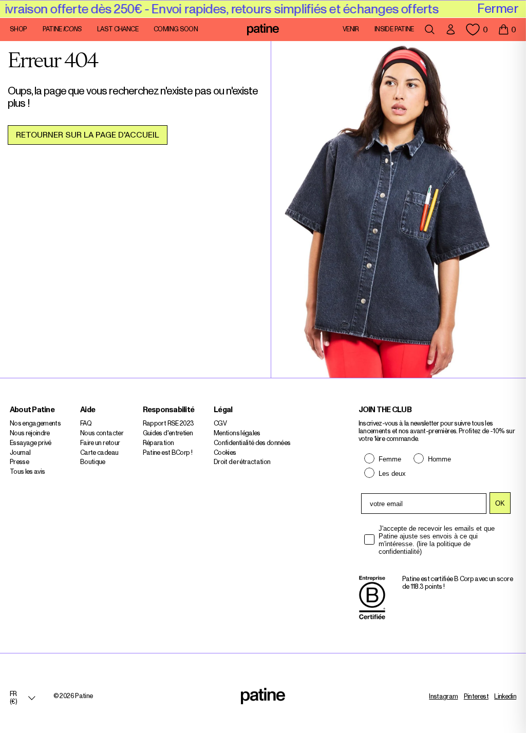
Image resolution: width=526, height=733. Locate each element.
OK (500, 503)
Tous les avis (27, 472)
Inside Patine (394, 30)
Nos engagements (35, 424)
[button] (507, 30)
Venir (351, 30)
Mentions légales (237, 433)
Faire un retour (100, 443)
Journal (20, 453)
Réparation (158, 443)
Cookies (225, 453)
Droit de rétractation (242, 462)
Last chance (117, 30)
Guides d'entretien (168, 433)
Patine (62, 30)
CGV (220, 424)
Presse (19, 462)
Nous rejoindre (30, 433)
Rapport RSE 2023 (168, 424)
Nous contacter (101, 433)
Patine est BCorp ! (167, 453)
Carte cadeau (99, 453)
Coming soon (176, 30)
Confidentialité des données (252, 443)
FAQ (85, 424)
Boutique (92, 462)
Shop (18, 30)
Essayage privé (30, 443)
